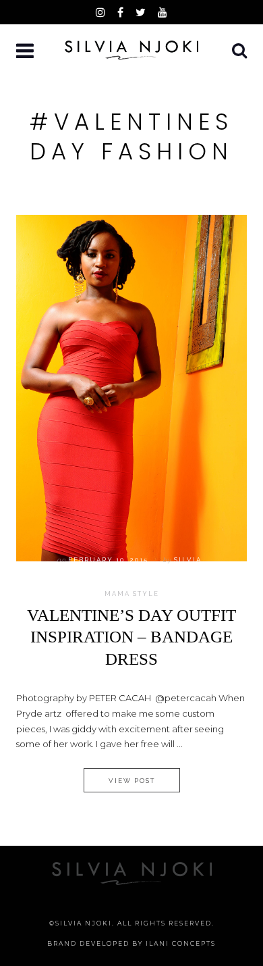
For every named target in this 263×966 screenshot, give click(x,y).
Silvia (188, 559)
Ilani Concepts (181, 943)
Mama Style (132, 593)
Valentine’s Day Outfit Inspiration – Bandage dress (131, 637)
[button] (26, 52)
